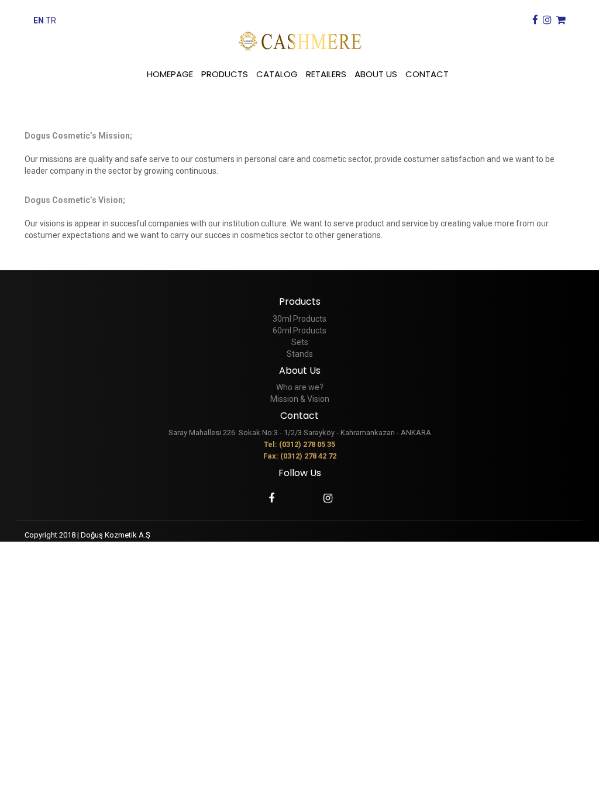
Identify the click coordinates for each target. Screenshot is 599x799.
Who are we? (299, 387)
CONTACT (427, 74)
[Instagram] (546, 20)
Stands (300, 354)
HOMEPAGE (170, 74)
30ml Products (299, 318)
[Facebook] (533, 20)
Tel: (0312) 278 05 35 (299, 444)
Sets (299, 342)
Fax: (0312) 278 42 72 (299, 456)
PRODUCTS (224, 74)
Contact (299, 415)
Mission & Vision (299, 399)
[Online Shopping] (559, 20)
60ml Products (299, 330)
